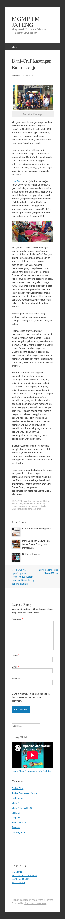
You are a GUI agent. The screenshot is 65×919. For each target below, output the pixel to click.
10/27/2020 (28, 75)
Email (15, 666)
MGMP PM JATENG (26, 22)
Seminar (16, 827)
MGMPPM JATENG (32, 503)
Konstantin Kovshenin (35, 903)
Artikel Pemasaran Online (37, 500)
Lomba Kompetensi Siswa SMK (48, 571)
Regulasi (16, 817)
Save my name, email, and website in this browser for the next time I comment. (31, 697)
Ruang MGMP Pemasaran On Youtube (31, 770)
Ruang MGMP (19, 822)
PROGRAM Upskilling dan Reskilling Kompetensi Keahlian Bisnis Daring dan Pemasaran (23, 576)
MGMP (15, 803)
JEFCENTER (18, 882)
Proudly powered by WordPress (27, 899)
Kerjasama (17, 503)
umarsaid (16, 75)
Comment (17, 619)
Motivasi (16, 812)
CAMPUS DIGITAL (21, 878)
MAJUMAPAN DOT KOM (24, 875)
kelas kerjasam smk (31, 508)
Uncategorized (19, 832)
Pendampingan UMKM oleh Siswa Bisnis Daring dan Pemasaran (36, 544)
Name (15, 655)
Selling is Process (31, 554)
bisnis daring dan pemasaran (25, 506)
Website (16, 678)
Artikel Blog (17, 788)
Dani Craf (16, 181)
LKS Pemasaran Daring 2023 (36, 528)
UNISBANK (17, 872)
